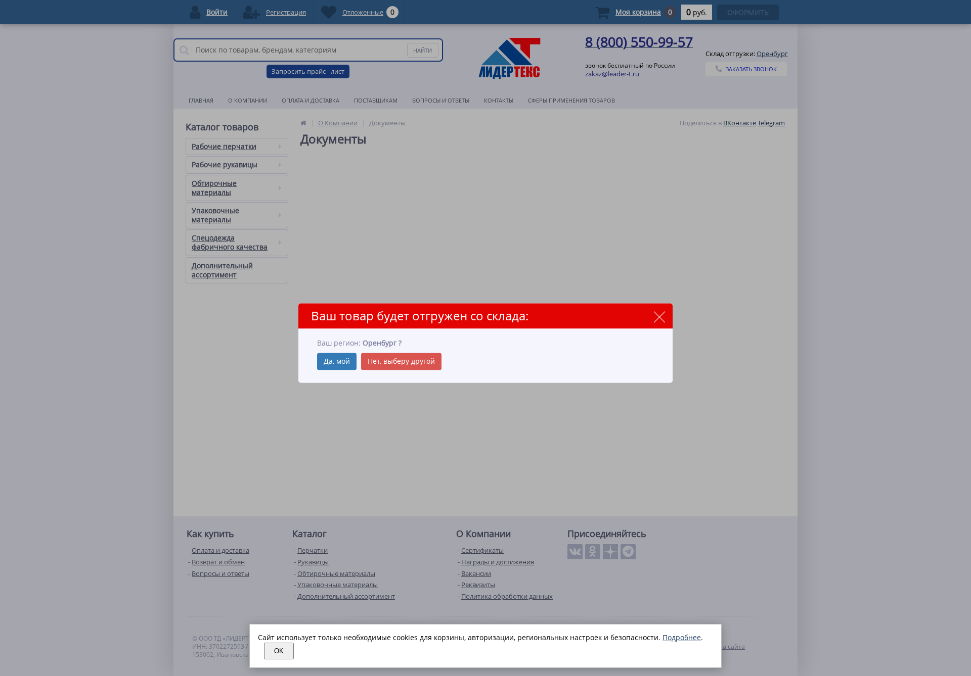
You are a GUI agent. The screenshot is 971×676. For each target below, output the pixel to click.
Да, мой (337, 361)
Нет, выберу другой (401, 361)
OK (279, 651)
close (659, 316)
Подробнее (682, 637)
